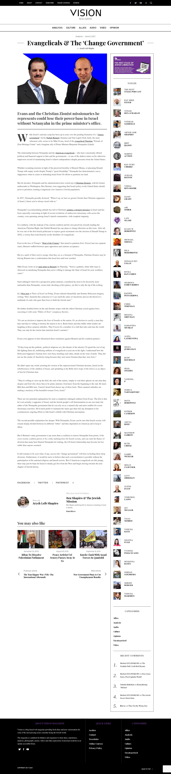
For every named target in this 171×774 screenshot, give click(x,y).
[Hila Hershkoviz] (117, 252)
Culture (116, 631)
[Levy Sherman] (117, 478)
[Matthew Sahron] (117, 435)
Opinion (117, 636)
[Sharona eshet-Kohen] (117, 285)
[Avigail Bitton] (117, 177)
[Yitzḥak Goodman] (117, 124)
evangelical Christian (83, 141)
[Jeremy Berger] (117, 585)
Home (21, 3)
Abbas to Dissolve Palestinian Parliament (31, 556)
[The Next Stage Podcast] (117, 91)
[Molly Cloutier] (117, 467)
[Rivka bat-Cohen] (117, 274)
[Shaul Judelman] (117, 349)
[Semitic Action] (117, 156)
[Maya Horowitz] (117, 403)
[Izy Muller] (117, 510)
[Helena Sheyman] (117, 317)
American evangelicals (65, 152)
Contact (38, 3)
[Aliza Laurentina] (117, 338)
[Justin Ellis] (117, 488)
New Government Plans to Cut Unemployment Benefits (87, 574)
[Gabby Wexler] (117, 456)
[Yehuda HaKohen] (117, 596)
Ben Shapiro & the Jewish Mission (83, 499)
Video (116, 645)
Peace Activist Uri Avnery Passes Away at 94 (62, 557)
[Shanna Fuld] (117, 542)
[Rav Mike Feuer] (117, 102)
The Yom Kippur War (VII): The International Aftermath (39, 574)
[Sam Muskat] (117, 327)
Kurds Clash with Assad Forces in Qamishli (93, 556)
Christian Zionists (83, 182)
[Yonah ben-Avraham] (117, 113)
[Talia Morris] (117, 521)
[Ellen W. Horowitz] (117, 231)
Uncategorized (119, 640)
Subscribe (50, 3)
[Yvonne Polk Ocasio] (117, 553)
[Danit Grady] (117, 199)
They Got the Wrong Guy (137, 705)
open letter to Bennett (47, 266)
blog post (25, 293)
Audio (116, 627)
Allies (115, 618)
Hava (123, 705)
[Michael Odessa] (117, 242)
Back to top (146, 769)
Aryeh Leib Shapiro (87, 48)
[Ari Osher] (117, 209)
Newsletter (94, 739)
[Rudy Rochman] (117, 360)
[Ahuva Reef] (117, 424)
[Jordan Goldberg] (117, 574)
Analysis (79, 36)
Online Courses (63, 3)
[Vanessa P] (117, 381)
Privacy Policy (95, 748)
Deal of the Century (50, 243)
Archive (92, 730)
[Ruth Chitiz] (117, 445)
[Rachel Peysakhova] (117, 295)
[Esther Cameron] (117, 413)
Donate (76, 3)
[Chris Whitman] (117, 306)
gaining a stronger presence (78, 209)
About (29, 3)
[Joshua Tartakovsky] (117, 392)
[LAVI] (117, 220)
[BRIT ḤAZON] (117, 145)
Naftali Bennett (52, 137)
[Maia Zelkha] (117, 370)
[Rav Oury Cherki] (117, 166)
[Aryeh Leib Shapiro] (117, 134)
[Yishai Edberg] (117, 188)
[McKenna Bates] (117, 563)
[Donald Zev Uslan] (117, 263)
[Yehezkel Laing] (117, 499)
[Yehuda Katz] (117, 531)
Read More (70, 511)
